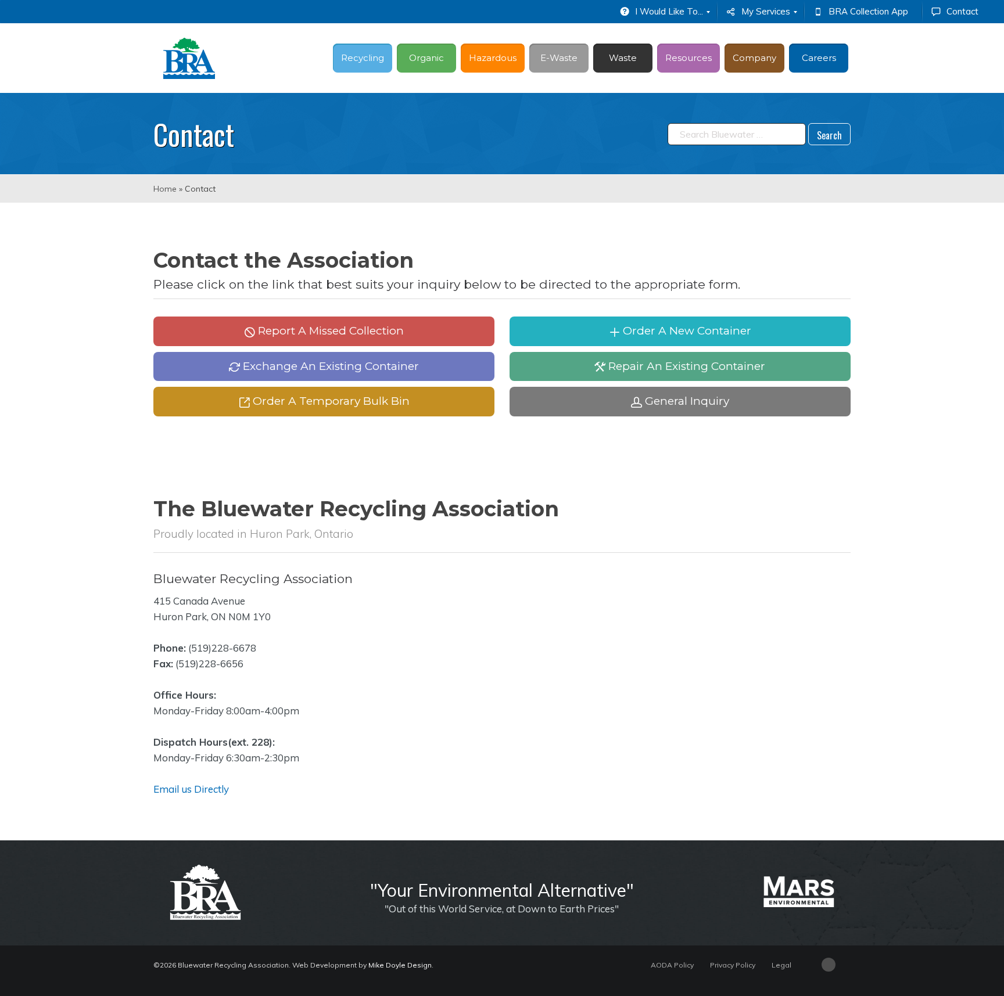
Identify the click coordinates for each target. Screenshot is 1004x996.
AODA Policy (672, 965)
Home (165, 189)
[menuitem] (664, 11)
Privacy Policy (732, 965)
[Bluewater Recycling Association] (189, 58)
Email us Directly (191, 789)
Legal (781, 965)
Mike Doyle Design (400, 965)
